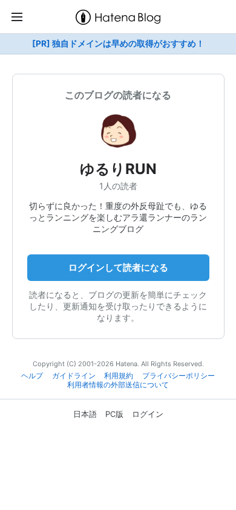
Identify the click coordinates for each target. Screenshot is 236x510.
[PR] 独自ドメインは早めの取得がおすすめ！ (118, 43)
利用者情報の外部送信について (118, 385)
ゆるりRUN (118, 169)
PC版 (114, 414)
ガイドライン (74, 376)
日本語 (85, 414)
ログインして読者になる (118, 267)
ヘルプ (32, 376)
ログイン (147, 414)
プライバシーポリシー (178, 376)
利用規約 (118, 376)
